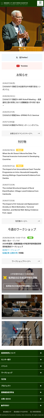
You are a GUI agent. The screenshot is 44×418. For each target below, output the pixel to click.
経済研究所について (8, 353)
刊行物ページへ (21, 221)
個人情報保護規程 (35, 412)
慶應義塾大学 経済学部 (21, 412)
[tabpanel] (22, 29)
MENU (40, 5)
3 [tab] (24, 48)
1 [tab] (19, 48)
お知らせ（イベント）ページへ (21, 133)
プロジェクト (6, 386)
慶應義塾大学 (7, 412)
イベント (4, 366)
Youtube (24, 66)
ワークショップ (6, 373)
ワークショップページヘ (21, 261)
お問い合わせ (6, 399)
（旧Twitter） (23, 57)
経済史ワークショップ (11, 250)
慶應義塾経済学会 (7, 392)
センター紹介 (6, 359)
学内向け (6, 405)
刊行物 (3, 379)
